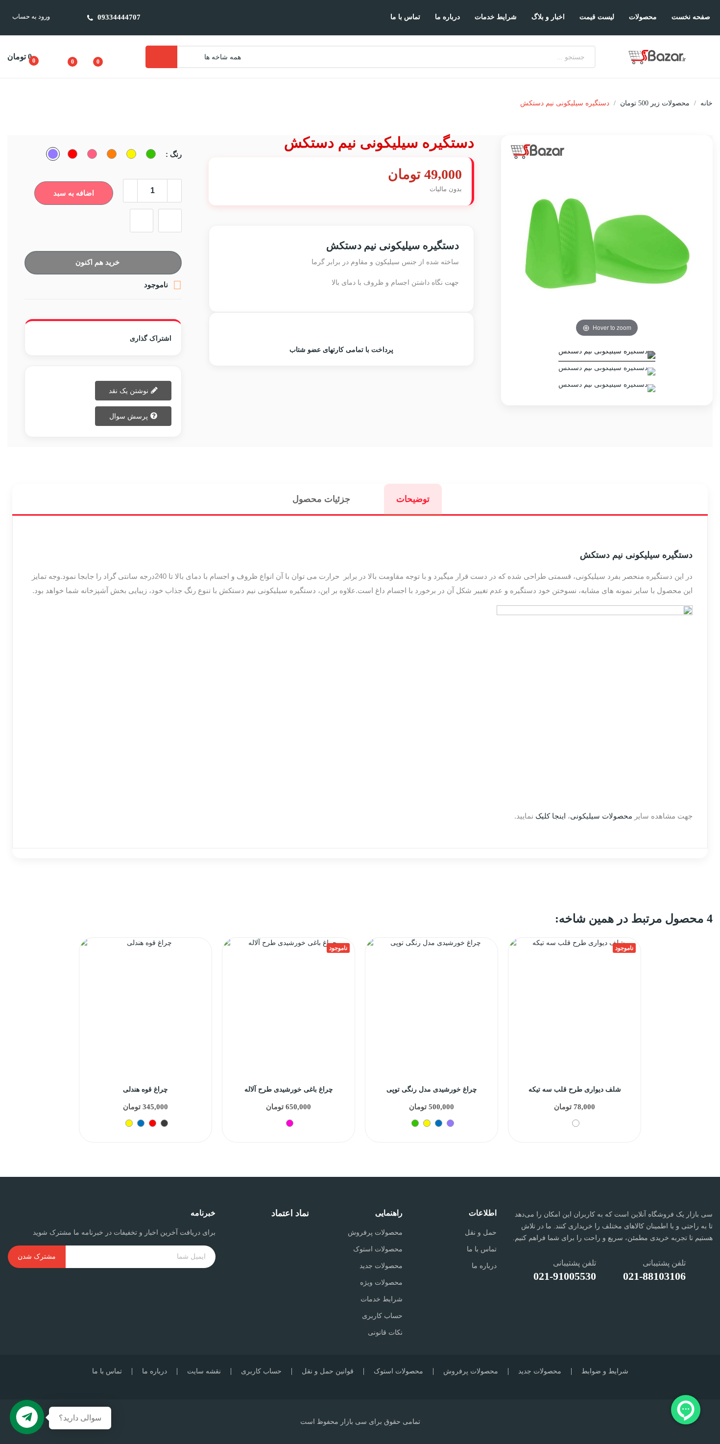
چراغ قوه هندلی (145, 1089)
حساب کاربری (382, 1316)
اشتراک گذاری (116, 338)
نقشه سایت (204, 1371)
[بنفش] (450, 1123)
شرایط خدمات (381, 1299)
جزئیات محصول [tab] (321, 499)
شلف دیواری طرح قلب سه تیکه (574, 1089)
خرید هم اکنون (97, 262)
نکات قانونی (385, 1332)
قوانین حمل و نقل (328, 1371)
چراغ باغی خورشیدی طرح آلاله (288, 1089)
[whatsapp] (674, 1308)
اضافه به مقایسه (141, 220)
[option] (145, 1040)
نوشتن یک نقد (129, 390)
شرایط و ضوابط (604, 1371)
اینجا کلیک (550, 816)
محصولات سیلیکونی (601, 816)
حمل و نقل (480, 1232)
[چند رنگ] (289, 1123)
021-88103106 (654, 1276)
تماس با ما (481, 1249)
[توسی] (164, 1123)
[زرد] (129, 1123)
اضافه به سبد (73, 193)
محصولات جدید (381, 1266)
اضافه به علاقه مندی (170, 220)
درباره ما (484, 1266)
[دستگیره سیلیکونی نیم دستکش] (606, 356)
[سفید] (575, 1123)
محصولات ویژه (381, 1282)
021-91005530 (564, 1276)
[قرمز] (152, 1123)
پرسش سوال (129, 416)
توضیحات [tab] (413, 499)
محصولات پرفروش (375, 1232)
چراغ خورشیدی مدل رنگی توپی (431, 1089)
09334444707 (119, 17)
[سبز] (415, 1123)
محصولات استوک (378, 1249)
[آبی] (140, 1123)
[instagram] (698, 1308)
